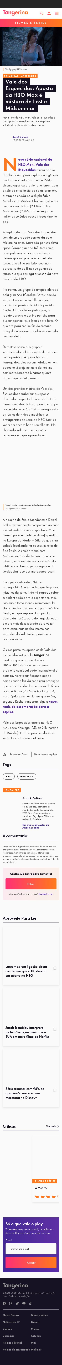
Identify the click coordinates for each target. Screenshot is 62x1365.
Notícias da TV (11, 1322)
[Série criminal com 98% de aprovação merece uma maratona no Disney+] (31, 1066)
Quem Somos (11, 1315)
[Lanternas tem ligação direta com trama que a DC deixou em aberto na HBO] (31, 944)
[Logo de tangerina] (15, 13)
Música (35, 1329)
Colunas (36, 1335)
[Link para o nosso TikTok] (30, 1303)
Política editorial (12, 1342)
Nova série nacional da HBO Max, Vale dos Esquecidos (35, 164)
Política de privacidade (16, 1349)
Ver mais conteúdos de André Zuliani (35, 826)
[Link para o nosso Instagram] (10, 1303)
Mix (33, 1342)
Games (35, 1322)
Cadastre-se (46, 894)
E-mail (9, 1240)
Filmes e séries (39, 1315)
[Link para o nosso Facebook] (4, 1303)
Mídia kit (36, 1349)
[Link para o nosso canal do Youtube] (23, 1303)
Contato (7, 1329)
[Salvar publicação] (54, 969)
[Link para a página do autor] (7, 138)
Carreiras (8, 1335)
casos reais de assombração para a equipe (30, 706)
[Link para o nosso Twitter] (17, 1303)
